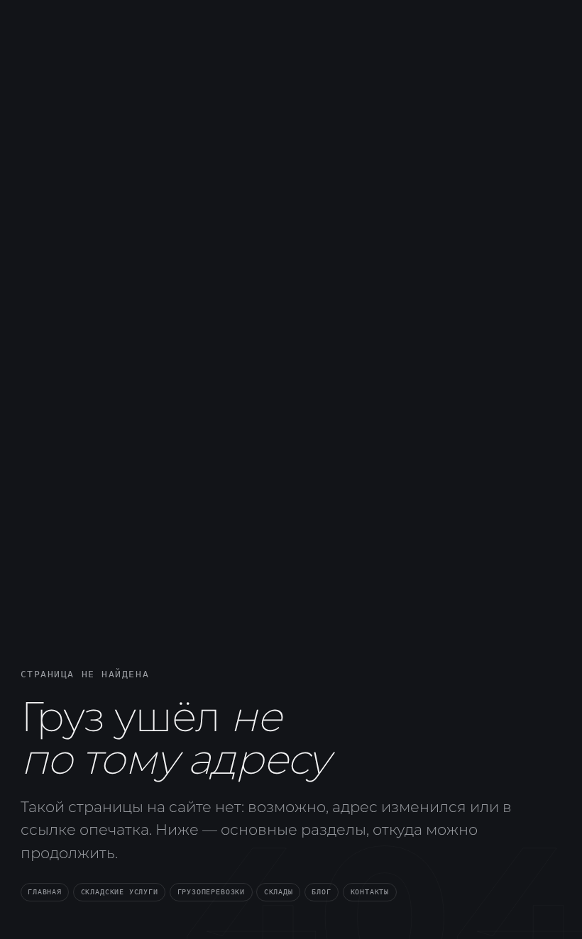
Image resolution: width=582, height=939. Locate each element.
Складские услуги (119, 891)
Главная (45, 891)
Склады (278, 891)
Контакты (370, 891)
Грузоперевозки (211, 891)
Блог (321, 891)
